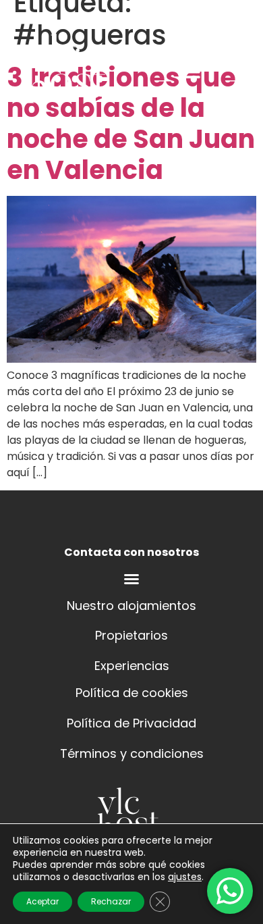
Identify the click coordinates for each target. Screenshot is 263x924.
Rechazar (111, 901)
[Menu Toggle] (131, 579)
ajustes (185, 877)
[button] (190, 71)
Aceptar (42, 901)
